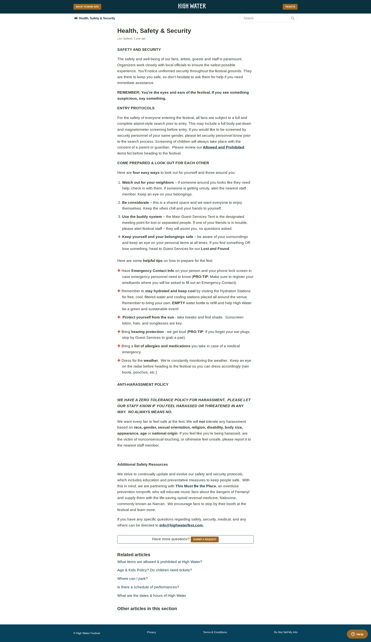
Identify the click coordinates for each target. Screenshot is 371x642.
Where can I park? (132, 579)
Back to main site (87, 6)
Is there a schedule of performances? (148, 587)
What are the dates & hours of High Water (151, 596)
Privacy (151, 632)
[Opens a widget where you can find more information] (357, 634)
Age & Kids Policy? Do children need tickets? (154, 570)
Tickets (290, 6)
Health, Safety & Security (97, 18)
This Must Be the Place (195, 486)
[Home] (192, 8)
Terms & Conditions (215, 632)
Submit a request (204, 539)
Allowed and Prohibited (223, 147)
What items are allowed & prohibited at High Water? (159, 562)
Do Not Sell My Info (286, 632)
